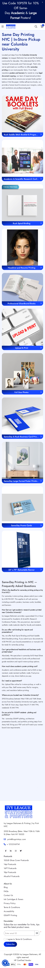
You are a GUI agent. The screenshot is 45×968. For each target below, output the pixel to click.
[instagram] (16, 851)
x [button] (42, 2)
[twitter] (21, 851)
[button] (5, 962)
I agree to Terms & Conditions (19, 939)
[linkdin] (11, 851)
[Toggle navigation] (2, 27)
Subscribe (10, 944)
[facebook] (6, 851)
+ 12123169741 (13, 844)
